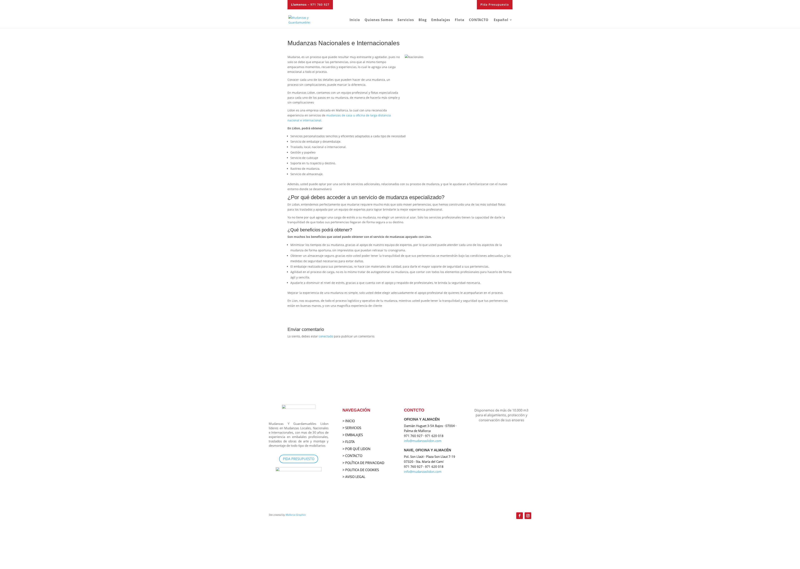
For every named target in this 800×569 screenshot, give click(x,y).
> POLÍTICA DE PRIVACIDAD (363, 462)
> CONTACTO (352, 455)
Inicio (355, 20)
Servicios (406, 20)
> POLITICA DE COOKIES (360, 470)
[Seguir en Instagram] (528, 515)
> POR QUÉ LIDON (356, 449)
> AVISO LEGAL (353, 476)
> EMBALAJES (352, 435)
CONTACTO (479, 20)
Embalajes (440, 20)
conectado (326, 336)
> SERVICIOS (351, 428)
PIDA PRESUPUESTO (298, 459)
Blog (423, 20)
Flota (459, 20)
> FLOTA (348, 441)
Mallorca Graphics (296, 515)
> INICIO (348, 421)
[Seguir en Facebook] (519, 515)
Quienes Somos (379, 20)
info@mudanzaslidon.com (422, 441)
